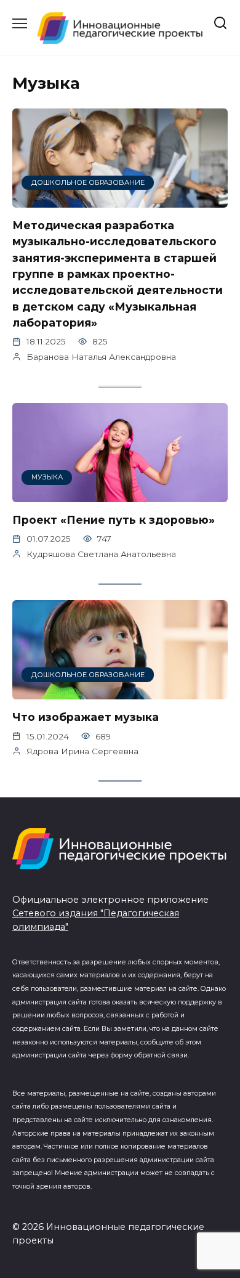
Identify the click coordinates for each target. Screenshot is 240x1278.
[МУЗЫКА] (120, 494)
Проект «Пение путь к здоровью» (113, 519)
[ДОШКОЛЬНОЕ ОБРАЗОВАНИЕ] (120, 200)
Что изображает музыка (85, 716)
